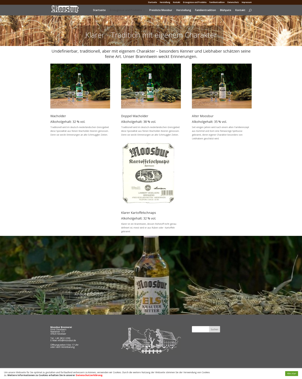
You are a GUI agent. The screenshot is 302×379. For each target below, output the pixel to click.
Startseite (152, 2)
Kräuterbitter (89, 292)
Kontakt (176, 2)
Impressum (247, 2)
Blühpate (225, 10)
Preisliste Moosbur (160, 10)
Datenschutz (233, 2)
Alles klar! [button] (291, 373)
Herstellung (165, 2)
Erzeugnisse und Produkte (195, 2)
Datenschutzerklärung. (89, 375)
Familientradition (217, 2)
